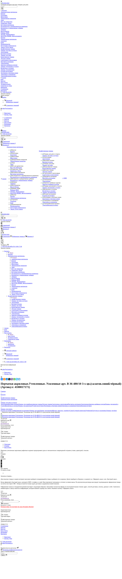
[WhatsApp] (14, 379)
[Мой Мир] (7, 379)
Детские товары (47, 404)
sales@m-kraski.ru (7, 108)
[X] (9, 379)
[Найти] (2, 8)
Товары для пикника (46, 410)
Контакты (4, 534)
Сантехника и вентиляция (60, 404)
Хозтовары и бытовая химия (52, 406)
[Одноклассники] (4, 379)
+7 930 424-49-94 (6, 92)
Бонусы (3, 529)
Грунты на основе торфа (8, 410)
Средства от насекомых (99, 410)
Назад (11, 253)
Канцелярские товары (35, 404)
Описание (7, 444)
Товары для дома (24, 404)
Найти (3, 555)
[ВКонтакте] (2, 379)
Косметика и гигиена (11, 406)
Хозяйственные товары (18, 299)
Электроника (85, 404)
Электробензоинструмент (84, 406)
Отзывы (6, 446)
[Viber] (12, 379)
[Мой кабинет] (1, 223)
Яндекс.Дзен (8, 114)
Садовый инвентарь (79, 410)
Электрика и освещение (68, 406)
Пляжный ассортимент (23, 410)
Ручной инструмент (38, 406)
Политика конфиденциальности (12, 550)
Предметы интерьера (74, 404)
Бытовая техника (13, 404)
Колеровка (4, 532)
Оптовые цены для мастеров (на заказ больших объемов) (17, 506)
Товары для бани (111, 410)
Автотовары (4, 404)
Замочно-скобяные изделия (97, 404)
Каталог (10, 254)
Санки (71, 410)
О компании (4, 526)
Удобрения (89, 410)
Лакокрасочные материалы (19, 259)
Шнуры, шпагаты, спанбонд (60, 410)
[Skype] (17, 379)
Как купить (11, 336)
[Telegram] (19, 379)
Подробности (5, 423)
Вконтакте (7, 113)
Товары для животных (25, 406)
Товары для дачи (35, 410)
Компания (11, 344)
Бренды (3, 527)
